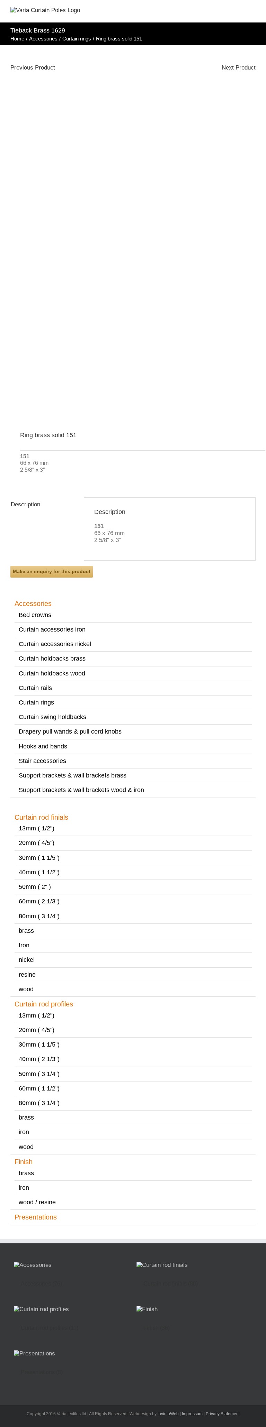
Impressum (192, 1413)
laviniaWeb (168, 1413)
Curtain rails (35, 687)
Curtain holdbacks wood (52, 673)
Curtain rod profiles (44, 1004)
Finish (24, 1162)
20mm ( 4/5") (36, 842)
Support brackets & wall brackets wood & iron (81, 789)
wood (26, 989)
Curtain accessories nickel (55, 644)
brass (26, 930)
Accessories (33, 603)
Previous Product (32, 67)
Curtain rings (36, 702)
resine (27, 974)
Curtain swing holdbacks (52, 717)
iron (24, 1132)
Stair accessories (42, 760)
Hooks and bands (43, 746)
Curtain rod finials (41, 817)
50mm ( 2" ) (35, 886)
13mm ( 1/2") (36, 828)
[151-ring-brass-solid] (133, 238)
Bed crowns (35, 614)
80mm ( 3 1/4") (39, 916)
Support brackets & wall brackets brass (72, 775)
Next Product (239, 67)
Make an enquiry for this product (51, 571)
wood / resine (37, 1202)
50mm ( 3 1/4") (39, 1073)
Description (25, 504)
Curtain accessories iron (52, 629)
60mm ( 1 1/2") (39, 1088)
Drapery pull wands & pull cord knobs (70, 731)
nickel (27, 959)
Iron (24, 945)
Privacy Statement (223, 1413)
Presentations (36, 1217)
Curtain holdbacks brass (52, 658)
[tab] (42, 504)
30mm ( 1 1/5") (39, 857)
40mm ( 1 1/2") (39, 872)
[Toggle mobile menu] (253, 12)
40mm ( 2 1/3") (39, 1059)
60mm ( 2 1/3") (39, 901)
